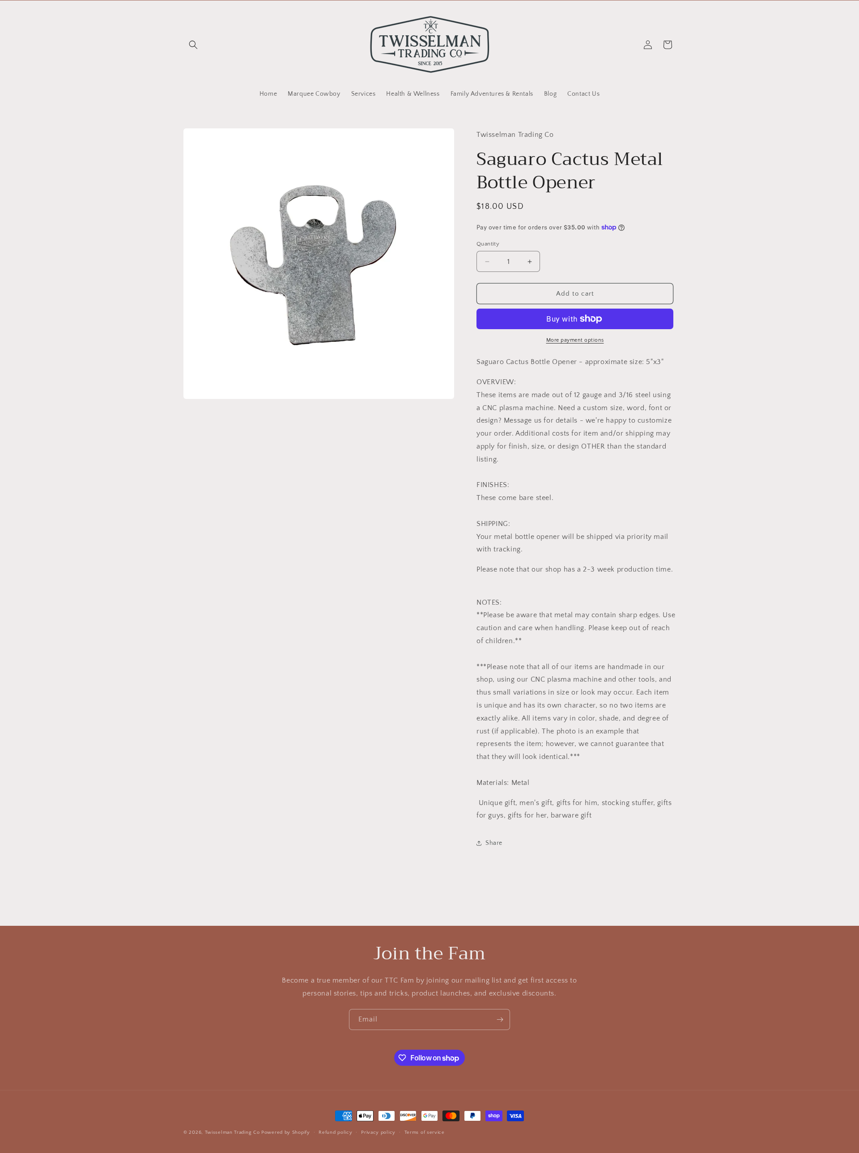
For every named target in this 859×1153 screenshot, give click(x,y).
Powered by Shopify (285, 1132)
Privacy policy (378, 1132)
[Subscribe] (500, 1019)
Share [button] (493, 843)
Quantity (487, 244)
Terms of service (424, 1132)
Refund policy (335, 1132)
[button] (193, 45)
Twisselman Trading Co (232, 1132)
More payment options (575, 340)
